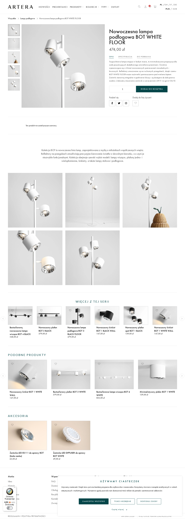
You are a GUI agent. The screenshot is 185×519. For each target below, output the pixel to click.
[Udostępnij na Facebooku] (112, 103)
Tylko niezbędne (122, 501)
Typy (104, 7)
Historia (11, 485)
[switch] (10, 508)
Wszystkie (12, 18)
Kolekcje (92, 7)
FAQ (53, 481)
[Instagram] (126, 103)
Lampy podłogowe (27, 18)
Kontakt (54, 498)
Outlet (115, 7)
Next (182, 318)
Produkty (76, 7)
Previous (3, 318)
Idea (10, 481)
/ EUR (174, 9)
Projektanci (60, 7)
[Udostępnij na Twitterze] (119, 103)
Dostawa (55, 485)
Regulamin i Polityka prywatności (27, 516)
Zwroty (54, 503)
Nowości (44, 7)
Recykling (55, 494)
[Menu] (14, 488)
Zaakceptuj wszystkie (93, 501)
